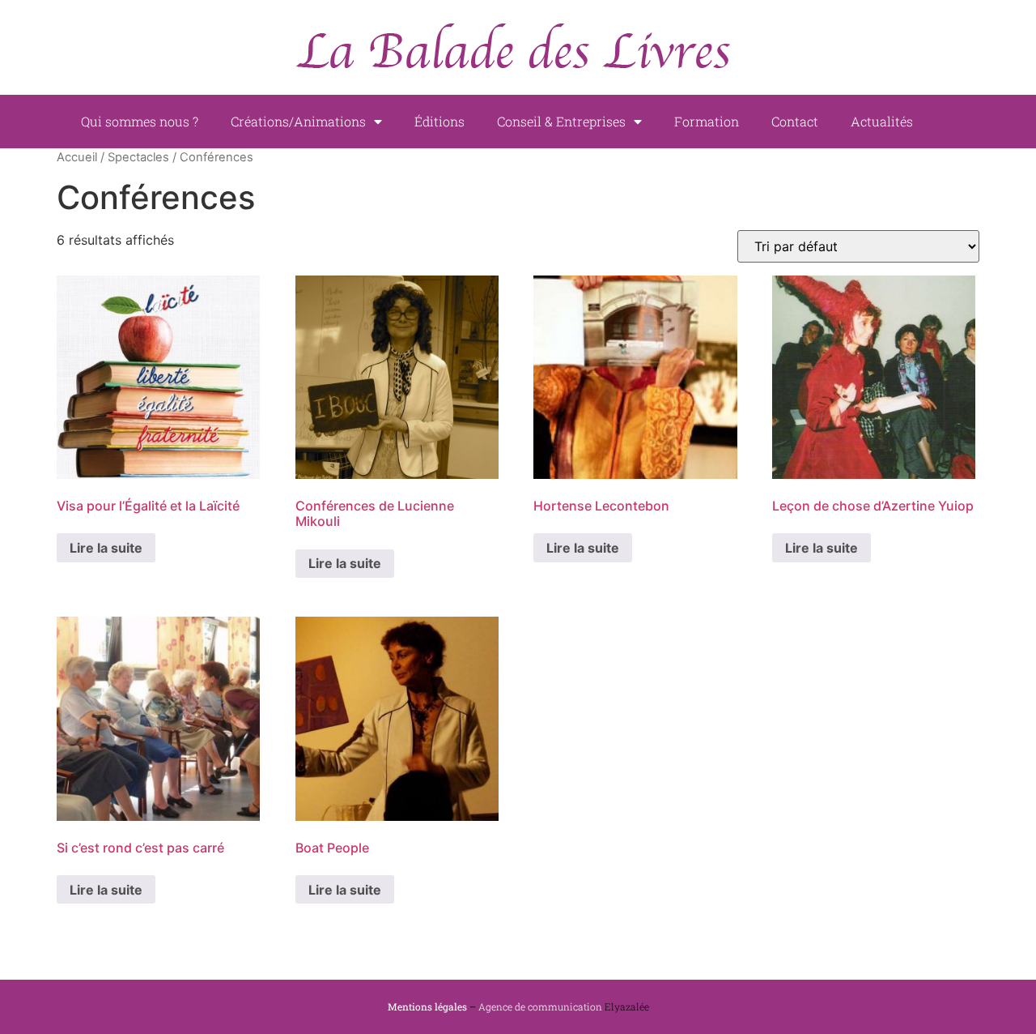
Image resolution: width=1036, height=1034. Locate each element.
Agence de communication (540, 1006)
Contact (794, 121)
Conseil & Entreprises (561, 121)
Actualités (882, 121)
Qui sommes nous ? (139, 121)
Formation (706, 121)
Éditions (439, 121)
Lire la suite (106, 548)
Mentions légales (427, 1006)
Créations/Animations (298, 121)
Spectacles (138, 157)
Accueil (77, 157)
